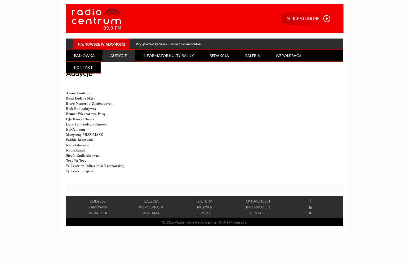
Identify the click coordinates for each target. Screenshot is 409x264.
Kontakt (83, 67)
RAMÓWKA (97, 207)
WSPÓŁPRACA (151, 207)
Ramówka (84, 55)
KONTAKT (257, 213)
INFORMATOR (258, 207)
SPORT (204, 213)
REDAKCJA (98, 213)
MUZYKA (204, 207)
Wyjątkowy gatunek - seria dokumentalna (168, 44)
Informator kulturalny (168, 55)
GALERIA (151, 201)
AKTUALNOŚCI (257, 201)
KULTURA (204, 201)
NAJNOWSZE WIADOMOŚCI (101, 44)
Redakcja (219, 55)
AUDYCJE (97, 201)
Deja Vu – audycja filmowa (86, 124)
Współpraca (289, 55)
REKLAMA (151, 213)
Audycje (118, 55)
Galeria (252, 55)
